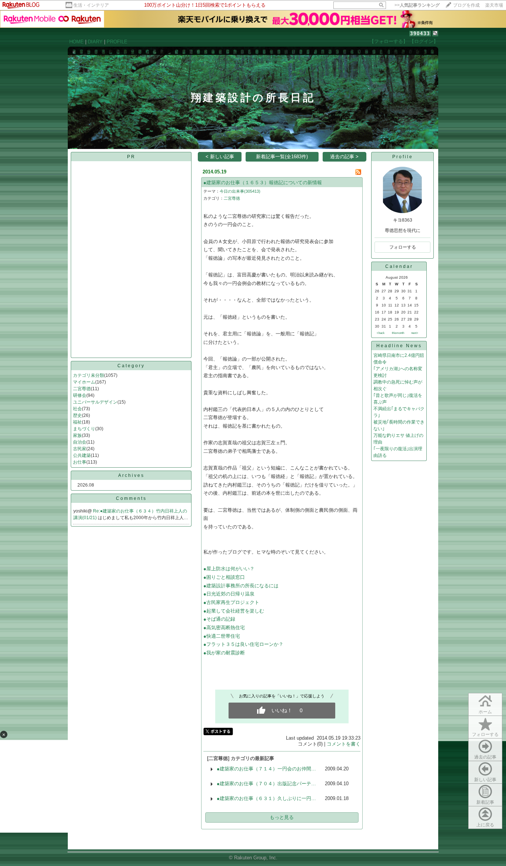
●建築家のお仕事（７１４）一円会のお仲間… (266, 769)
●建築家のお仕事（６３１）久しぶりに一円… (266, 798)
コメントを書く (343, 744)
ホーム (485, 711)
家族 (77, 435)
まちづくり (84, 428)
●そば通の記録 (219, 619)
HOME (76, 41)
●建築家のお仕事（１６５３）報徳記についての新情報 (262, 182)
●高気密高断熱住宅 (224, 627)
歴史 (77, 415)
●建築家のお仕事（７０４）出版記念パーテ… (266, 783)
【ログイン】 (423, 41)
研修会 (79, 395)
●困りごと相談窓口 (224, 577)
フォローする (485, 734)
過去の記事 (485, 757)
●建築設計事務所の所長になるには (241, 585)
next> (414, 333)
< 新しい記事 (220, 156)
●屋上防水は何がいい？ (228, 568)
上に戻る (485, 824)
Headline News (399, 345)
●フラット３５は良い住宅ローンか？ (243, 644)
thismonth (398, 333)
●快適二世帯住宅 (221, 636)
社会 (77, 408)
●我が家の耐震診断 (224, 653)
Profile (402, 156)
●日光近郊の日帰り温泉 (228, 594)
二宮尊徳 (82, 388)
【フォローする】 (388, 41)
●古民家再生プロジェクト (231, 602)
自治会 (79, 442)
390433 (420, 33)
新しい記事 (485, 779)
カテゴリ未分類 (88, 375)
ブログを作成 (466, 5)
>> (417, 5)
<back (381, 333)
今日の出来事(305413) (240, 191)
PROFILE (117, 41)
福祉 (77, 422)
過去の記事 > (344, 156)
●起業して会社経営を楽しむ (233, 611)
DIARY (95, 41)
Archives (131, 475)
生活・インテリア (91, 5)
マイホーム (84, 382)
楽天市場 (494, 5)
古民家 (79, 448)
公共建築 (82, 455)
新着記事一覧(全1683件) (282, 156)
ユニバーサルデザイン (95, 402)
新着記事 (485, 802)
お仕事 (79, 462)
